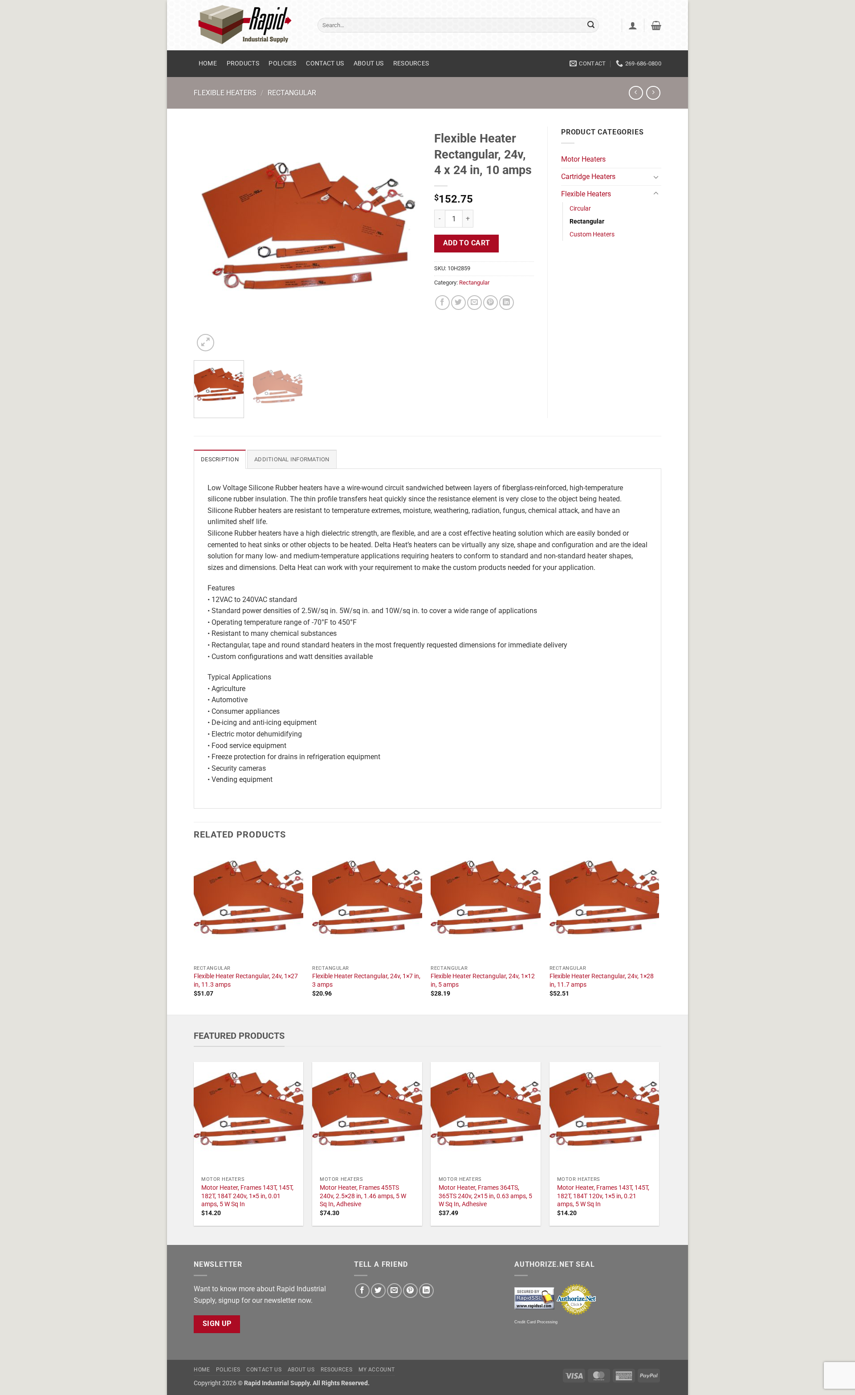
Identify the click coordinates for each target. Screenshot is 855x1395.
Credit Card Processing (536, 1322)
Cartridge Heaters (588, 176)
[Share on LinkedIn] (506, 302)
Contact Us (325, 63)
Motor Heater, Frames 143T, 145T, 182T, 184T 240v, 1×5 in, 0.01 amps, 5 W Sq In (247, 1196)
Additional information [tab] (292, 459)
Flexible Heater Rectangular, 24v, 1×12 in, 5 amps (483, 980)
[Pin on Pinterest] (490, 302)
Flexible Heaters (225, 93)
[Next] (405, 240)
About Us (368, 63)
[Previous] (209, 240)
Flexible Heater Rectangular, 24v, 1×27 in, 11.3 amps (246, 980)
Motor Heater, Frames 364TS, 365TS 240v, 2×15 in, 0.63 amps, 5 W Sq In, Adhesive (485, 1196)
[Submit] (590, 25)
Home (208, 63)
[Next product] (636, 93)
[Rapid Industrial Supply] (249, 25)
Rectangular (292, 93)
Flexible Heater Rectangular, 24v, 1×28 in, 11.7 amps (602, 980)
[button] (632, 25)
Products (243, 63)
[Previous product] (653, 93)
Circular (580, 208)
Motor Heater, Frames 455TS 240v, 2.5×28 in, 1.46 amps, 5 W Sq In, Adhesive (363, 1196)
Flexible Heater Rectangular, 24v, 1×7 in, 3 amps (366, 980)
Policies (282, 63)
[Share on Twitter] (458, 302)
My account (376, 1370)
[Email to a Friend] (474, 302)
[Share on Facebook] (442, 302)
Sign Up (217, 1324)
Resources (411, 63)
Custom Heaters (592, 234)
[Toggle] (656, 176)
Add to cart (466, 243)
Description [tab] (220, 459)
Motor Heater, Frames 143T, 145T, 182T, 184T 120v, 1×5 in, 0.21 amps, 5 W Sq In (603, 1196)
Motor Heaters (583, 159)
